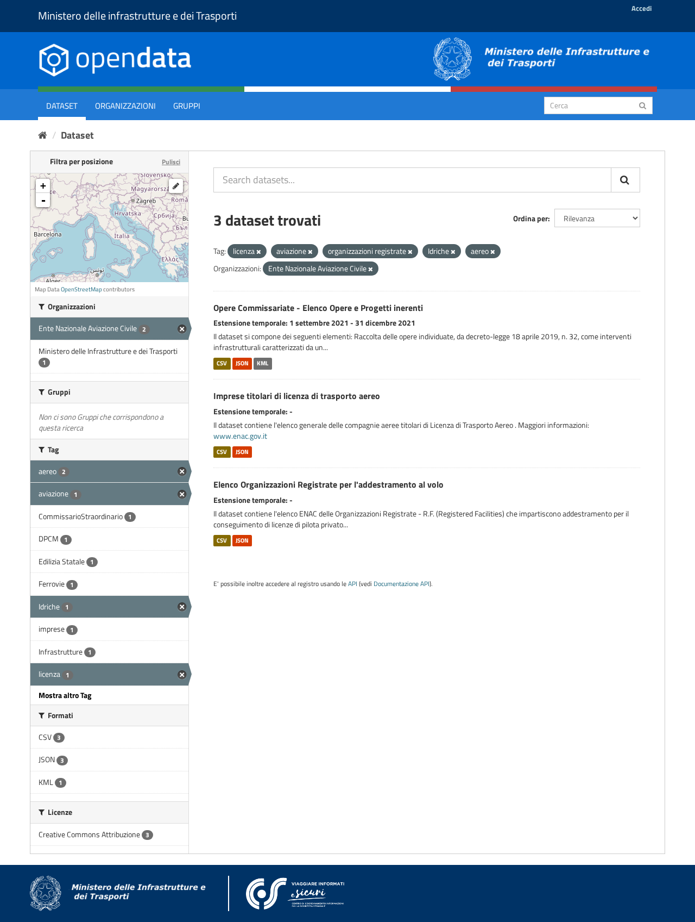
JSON (242, 363)
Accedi (641, 8)
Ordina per (530, 218)
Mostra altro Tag (65, 695)
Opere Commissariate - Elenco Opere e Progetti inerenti (318, 307)
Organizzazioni (125, 105)
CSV (222, 363)
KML (262, 363)
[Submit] (642, 104)
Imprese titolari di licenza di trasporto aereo (296, 395)
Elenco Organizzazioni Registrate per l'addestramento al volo (328, 484)
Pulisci (171, 162)
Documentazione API (401, 584)
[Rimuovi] (258, 251)
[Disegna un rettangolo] (176, 186)
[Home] (42, 135)
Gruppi (186, 105)
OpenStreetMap (81, 289)
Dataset (62, 105)
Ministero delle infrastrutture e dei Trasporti (137, 15)
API (352, 584)
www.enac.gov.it (240, 435)
